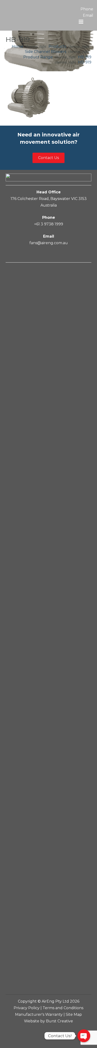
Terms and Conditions (63, 1008)
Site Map (74, 1014)
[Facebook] (39, 255)
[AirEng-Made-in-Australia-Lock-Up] (32, 16)
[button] (81, 21)
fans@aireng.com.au (48, 243)
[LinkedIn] (48, 255)
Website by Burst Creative (48, 1021)
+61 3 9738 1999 (48, 224)
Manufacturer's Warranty (39, 1014)
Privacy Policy (27, 1008)
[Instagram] (57, 255)
